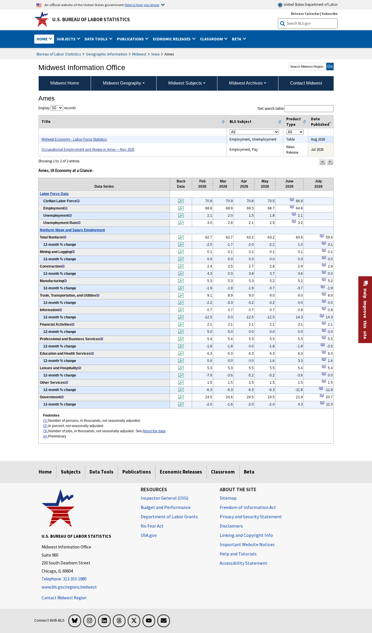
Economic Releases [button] (172, 39)
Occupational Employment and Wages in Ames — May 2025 (88, 149)
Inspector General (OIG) (164, 498)
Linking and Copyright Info (246, 535)
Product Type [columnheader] (293, 121)
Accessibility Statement (243, 563)
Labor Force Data (54, 194)
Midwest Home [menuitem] (64, 82)
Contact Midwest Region (64, 597)
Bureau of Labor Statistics (59, 54)
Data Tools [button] (96, 39)
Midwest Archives (246, 82)
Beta (249, 472)
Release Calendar (305, 13)
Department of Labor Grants (169, 516)
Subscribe (330, 13)
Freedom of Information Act (248, 507)
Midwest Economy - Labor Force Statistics (74, 139)
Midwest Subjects (185, 82)
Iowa (155, 54)
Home (45, 472)
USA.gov (149, 535)
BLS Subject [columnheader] (240, 121)
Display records (57, 107)
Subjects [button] (66, 39)
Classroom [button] (212, 39)
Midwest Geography (122, 82)
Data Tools (101, 472)
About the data (153, 431)
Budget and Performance (166, 507)
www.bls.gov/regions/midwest (69, 587)
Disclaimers (231, 526)
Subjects (71, 472)
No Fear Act (152, 526)
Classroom (223, 472)
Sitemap (228, 498)
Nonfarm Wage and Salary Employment (72, 230)
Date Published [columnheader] (320, 121)
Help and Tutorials (238, 554)
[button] (322, 161)
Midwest (139, 54)
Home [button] (42, 39)
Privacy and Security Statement (251, 516)
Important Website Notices (247, 544)
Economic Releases (181, 472)
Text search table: (270, 108)
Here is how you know (142, 4)
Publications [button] (131, 39)
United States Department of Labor (310, 4)
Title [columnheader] (46, 121)
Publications (136, 472)
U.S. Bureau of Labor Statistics (91, 19)
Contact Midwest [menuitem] (306, 82)
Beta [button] (237, 39)
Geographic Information (106, 54)
